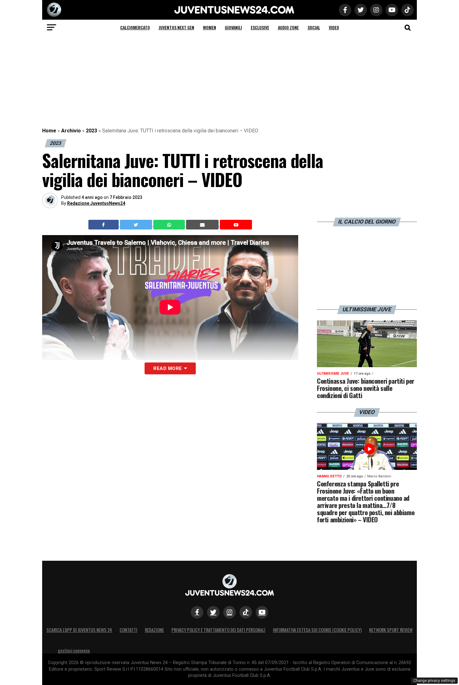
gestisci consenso (74, 650)
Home (49, 131)
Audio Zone (288, 27)
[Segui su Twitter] (213, 612)
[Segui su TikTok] (245, 612)
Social (314, 27)
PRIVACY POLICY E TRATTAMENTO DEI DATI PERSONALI (218, 630)
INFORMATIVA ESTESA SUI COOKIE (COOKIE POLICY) (317, 630)
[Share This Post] (169, 225)
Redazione (154, 630)
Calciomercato (135, 27)
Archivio (71, 131)
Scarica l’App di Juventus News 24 (79, 630)
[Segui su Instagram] (229, 612)
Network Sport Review (390, 630)
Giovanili (233, 27)
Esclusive (260, 27)
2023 (91, 131)
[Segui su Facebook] (197, 612)
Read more (167, 368)
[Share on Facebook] (104, 225)
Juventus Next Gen (176, 27)
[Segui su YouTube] (262, 612)
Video (334, 27)
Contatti (128, 630)
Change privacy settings (434, 680)
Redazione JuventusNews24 (96, 203)
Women (209, 27)
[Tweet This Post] (136, 225)
